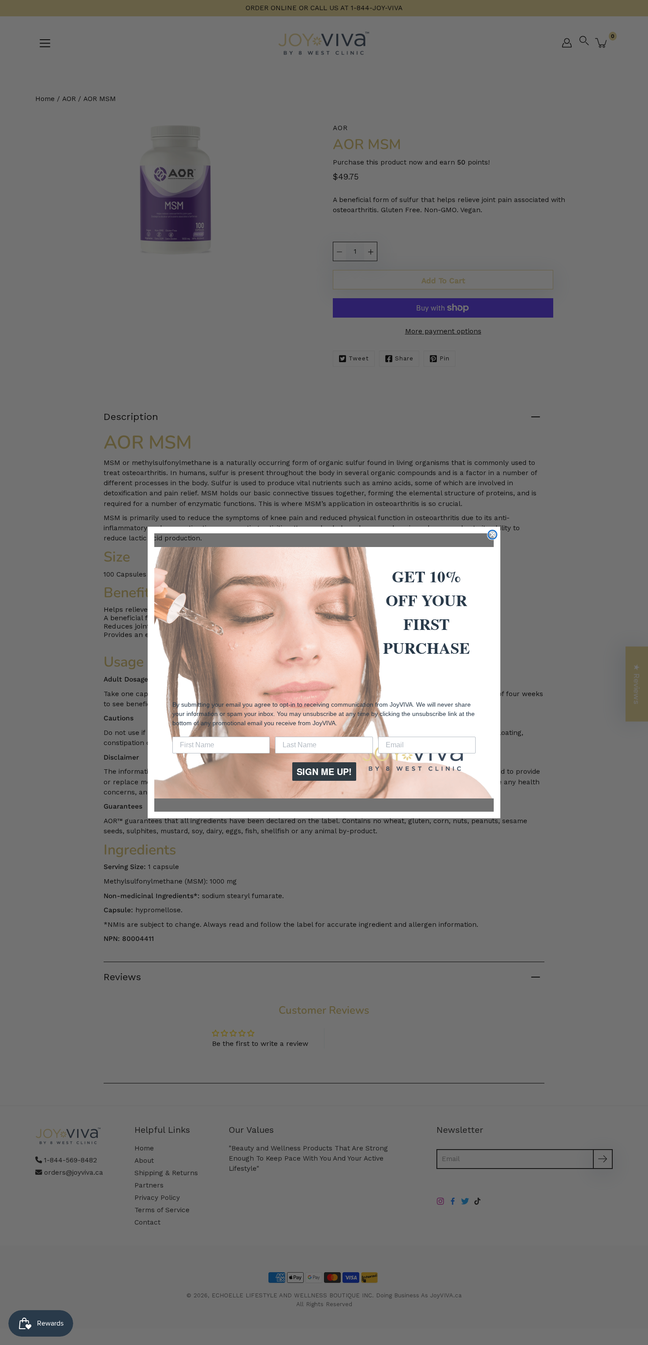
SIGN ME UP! (324, 771)
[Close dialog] (492, 534)
